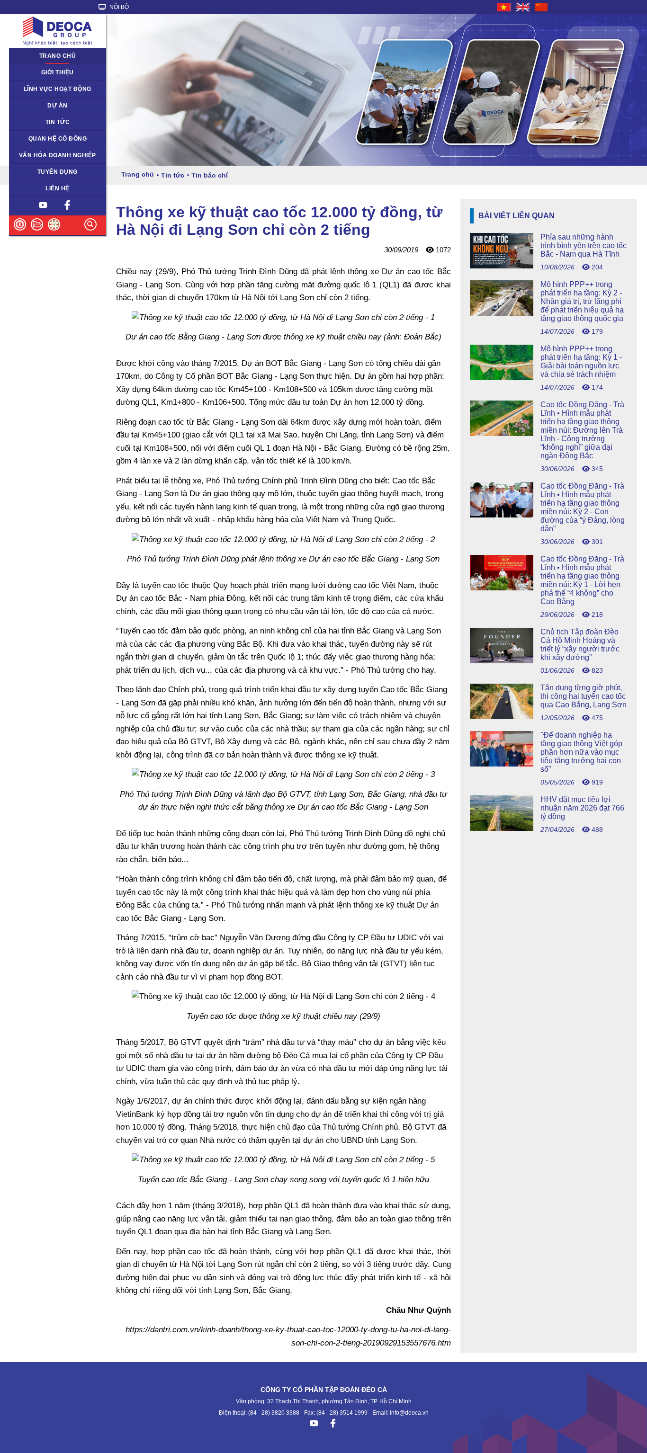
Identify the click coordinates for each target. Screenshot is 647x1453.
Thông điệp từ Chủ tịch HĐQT (55, 72)
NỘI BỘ (118, 7)
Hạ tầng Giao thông (41, 105)
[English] (523, 7)
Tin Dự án (28, 122)
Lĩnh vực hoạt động (57, 89)
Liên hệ (57, 188)
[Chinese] (541, 7)
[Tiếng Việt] (504, 7)
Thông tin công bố (39, 138)
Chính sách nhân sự (42, 172)
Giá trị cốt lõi (31, 155)
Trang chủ (57, 56)
